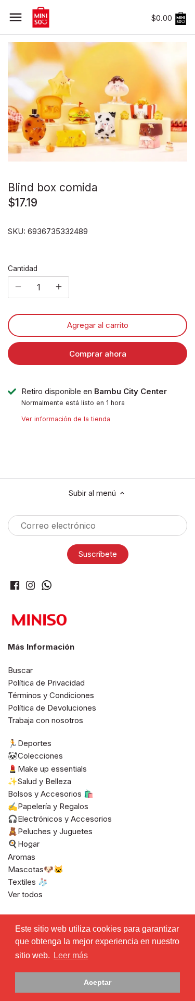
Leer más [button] (71, 955)
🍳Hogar (24, 844)
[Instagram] (30, 584)
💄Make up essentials (47, 769)
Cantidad (22, 268)
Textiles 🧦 (28, 882)
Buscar (20, 670)
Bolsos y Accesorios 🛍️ (51, 794)
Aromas (21, 857)
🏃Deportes (29, 743)
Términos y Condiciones (51, 695)
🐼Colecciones (35, 756)
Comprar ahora (97, 354)
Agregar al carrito (97, 325)
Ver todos (25, 894)
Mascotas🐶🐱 (35, 869)
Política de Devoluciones (52, 708)
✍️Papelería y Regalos (48, 806)
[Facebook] (14, 584)
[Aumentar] (59, 287)
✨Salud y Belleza (39, 781)
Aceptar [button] (97, 982)
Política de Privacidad (46, 683)
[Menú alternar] (15, 17)
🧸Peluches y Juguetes (50, 831)
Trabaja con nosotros (45, 720)
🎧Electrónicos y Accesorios (60, 819)
